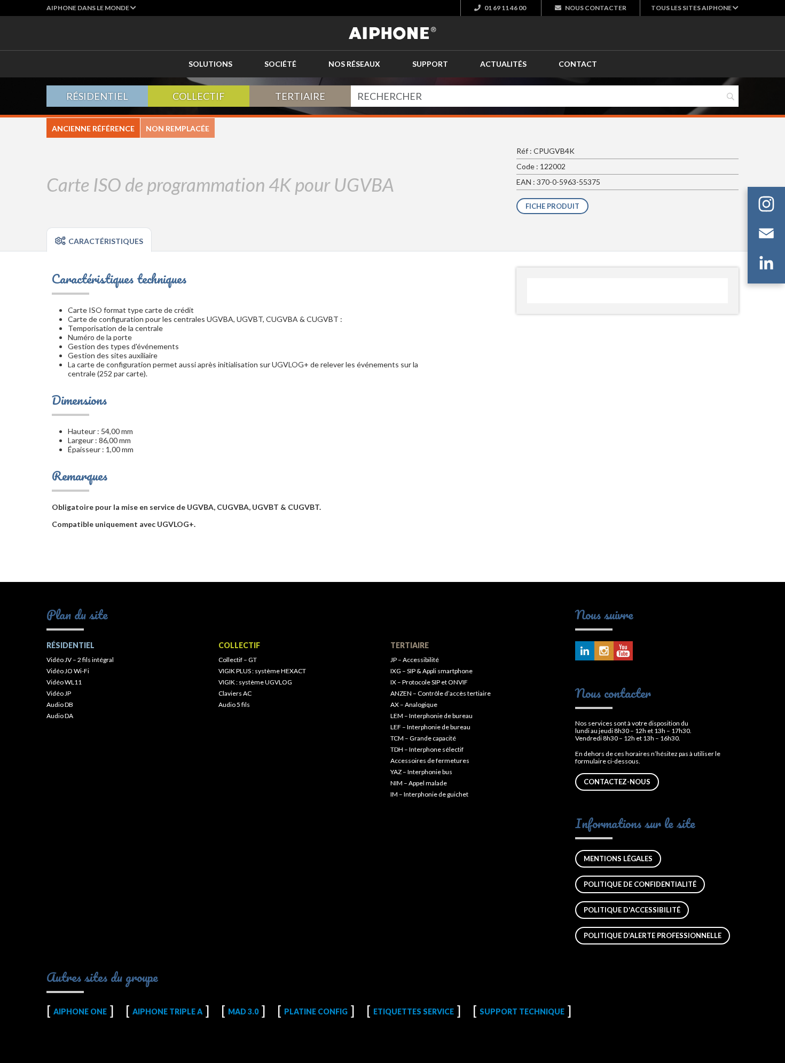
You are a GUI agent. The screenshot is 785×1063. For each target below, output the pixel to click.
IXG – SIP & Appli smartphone (431, 671)
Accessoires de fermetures (429, 761)
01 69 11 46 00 (504, 8)
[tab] (99, 239)
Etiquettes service (413, 1011)
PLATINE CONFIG (316, 1011)
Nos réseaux (354, 63)
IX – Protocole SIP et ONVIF (429, 682)
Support (430, 63)
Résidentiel (97, 96)
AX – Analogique (413, 704)
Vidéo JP (58, 693)
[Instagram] (766, 206)
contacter (595, 8)
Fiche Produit (552, 206)
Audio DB (59, 704)
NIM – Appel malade (418, 783)
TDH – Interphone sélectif (427, 749)
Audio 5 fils (234, 704)
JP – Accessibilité (414, 660)
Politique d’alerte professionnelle (652, 935)
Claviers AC (235, 693)
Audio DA (59, 716)
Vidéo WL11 (64, 682)
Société (280, 63)
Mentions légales (618, 858)
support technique (522, 1011)
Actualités (503, 63)
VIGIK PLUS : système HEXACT (262, 671)
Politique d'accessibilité (632, 909)
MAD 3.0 (243, 1011)
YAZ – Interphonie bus (421, 772)
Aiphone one (80, 1011)
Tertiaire (300, 96)
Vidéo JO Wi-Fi (67, 671)
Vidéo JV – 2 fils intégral (80, 660)
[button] (91, 8)
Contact (578, 63)
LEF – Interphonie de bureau (430, 727)
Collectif (198, 96)
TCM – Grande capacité (423, 738)
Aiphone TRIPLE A (167, 1011)
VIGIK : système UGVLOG (255, 682)
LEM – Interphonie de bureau (431, 716)
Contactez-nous (617, 781)
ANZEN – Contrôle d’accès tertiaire (440, 693)
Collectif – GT (237, 660)
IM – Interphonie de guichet (429, 794)
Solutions (210, 63)
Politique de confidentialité (640, 884)
